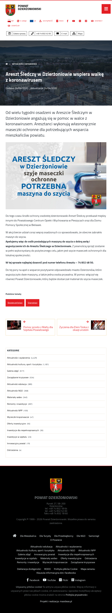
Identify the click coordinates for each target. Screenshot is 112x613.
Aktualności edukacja (17, 384)
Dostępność (47, 20)
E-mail (64, 33)
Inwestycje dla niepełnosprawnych (23, 430)
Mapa (80, 33)
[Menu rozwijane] (106, 9)
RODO (61, 20)
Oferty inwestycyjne (16, 423)
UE (35, 20)
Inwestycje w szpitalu (17, 437)
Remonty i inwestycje (17, 404)
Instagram (80, 579)
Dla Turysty (45, 536)
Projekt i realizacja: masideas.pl (56, 601)
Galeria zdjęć (13, 371)
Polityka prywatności (76, 595)
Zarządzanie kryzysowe (18, 377)
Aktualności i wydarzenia (24, 64)
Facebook (34, 579)
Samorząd (94, 536)
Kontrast (98, 20)
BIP (12, 20)
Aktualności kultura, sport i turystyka (24, 364)
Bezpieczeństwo (15, 303)
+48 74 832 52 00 (43, 33)
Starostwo (32, 303)
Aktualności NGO (15, 391)
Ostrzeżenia (12, 450)
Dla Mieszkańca (28, 536)
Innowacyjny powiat (16, 443)
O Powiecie (56, 540)
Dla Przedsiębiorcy (63, 536)
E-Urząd (23, 20)
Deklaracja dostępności (29, 569)
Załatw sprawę (19, 33)
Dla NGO (81, 536)
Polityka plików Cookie (65, 569)
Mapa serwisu (88, 569)
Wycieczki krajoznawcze (18, 417)
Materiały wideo (14, 397)
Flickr (65, 579)
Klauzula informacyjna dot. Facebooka (56, 573)
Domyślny (15, 25)
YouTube (51, 579)
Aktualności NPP (14, 410)
